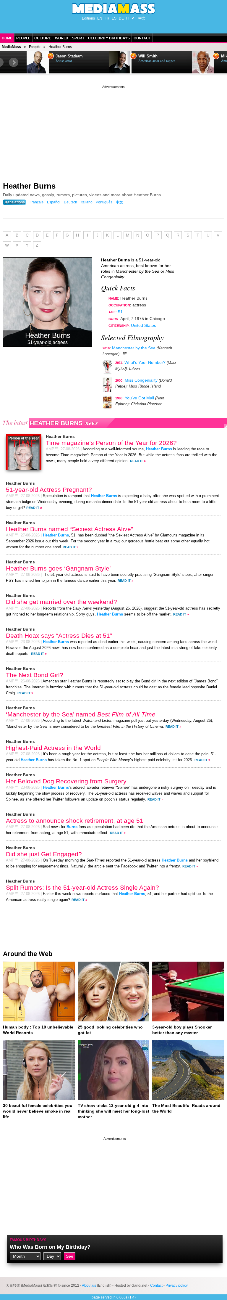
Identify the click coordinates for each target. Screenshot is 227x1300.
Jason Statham (69, 56)
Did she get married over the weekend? (61, 601)
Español (53, 202)
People (23, 38)
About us (89, 1285)
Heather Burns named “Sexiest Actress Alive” (69, 529)
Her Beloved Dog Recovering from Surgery (66, 781)
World (61, 38)
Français (36, 202)
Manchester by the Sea (133, 348)
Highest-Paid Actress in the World (53, 747)
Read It (136, 461)
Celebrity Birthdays (109, 38)
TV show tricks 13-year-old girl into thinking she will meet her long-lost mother (113, 1111)
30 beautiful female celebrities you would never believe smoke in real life (37, 1111)
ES (114, 18)
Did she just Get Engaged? (44, 854)
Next (13, 62)
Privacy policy (177, 1285)
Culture (42, 38)
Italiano (87, 202)
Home (7, 38)
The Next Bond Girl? (34, 674)
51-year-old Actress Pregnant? (49, 489)
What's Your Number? (145, 362)
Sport (78, 38)
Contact (142, 38)
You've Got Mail (139, 398)
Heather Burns (29, 185)
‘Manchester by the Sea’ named (80, 714)
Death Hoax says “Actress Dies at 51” (59, 635)
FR (107, 18)
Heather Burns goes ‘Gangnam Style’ (58, 568)
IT (127, 18)
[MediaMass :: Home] (113, 8)
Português (104, 202)
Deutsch (70, 202)
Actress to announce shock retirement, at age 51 (74, 820)
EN (99, 18)
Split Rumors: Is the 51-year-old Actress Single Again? (82, 887)
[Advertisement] (113, 131)
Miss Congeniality (141, 380)
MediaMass (11, 47)
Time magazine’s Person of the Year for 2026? (111, 442)
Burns (72, 827)
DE (121, 18)
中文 (141, 18)
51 (120, 311)
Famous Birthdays (28, 1240)
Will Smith (148, 56)
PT (134, 18)
